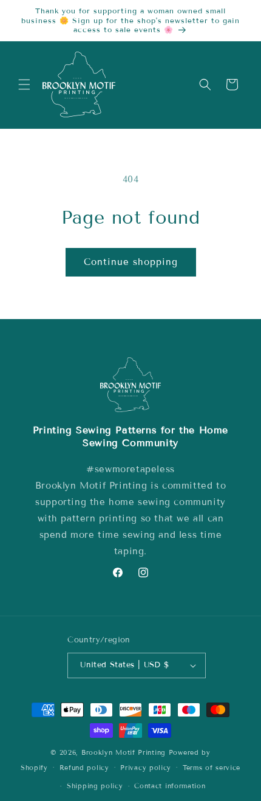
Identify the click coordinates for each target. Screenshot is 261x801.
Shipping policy (95, 786)
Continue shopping (131, 261)
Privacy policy (145, 767)
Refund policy (84, 767)
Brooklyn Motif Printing (123, 752)
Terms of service (211, 767)
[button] (24, 84)
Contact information (169, 786)
